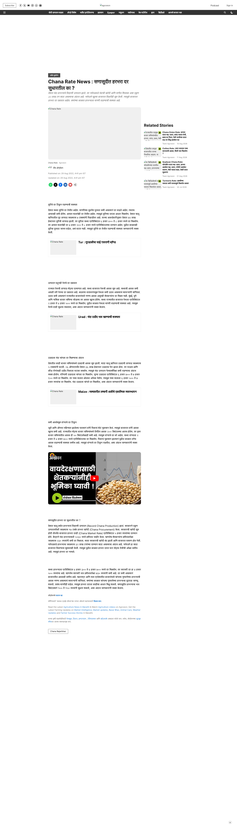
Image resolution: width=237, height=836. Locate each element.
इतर (152, 12)
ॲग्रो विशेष (71, 12)
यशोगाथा (131, 12)
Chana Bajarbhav (58, 631)
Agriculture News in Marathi (76, 607)
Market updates (100, 610)
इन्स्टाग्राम (83, 618)
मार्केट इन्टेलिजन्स (87, 12)
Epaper (111, 12)
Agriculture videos (106, 607)
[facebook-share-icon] (60, 186)
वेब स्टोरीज (143, 12)
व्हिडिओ (161, 12)
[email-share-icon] (70, 186)
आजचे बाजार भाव (175, 12)
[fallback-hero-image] (152, 136)
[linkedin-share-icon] (65, 186)
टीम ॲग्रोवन (58, 168)
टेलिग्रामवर (92, 618)
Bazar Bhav (114, 610)
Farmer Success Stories (72, 613)
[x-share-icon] (56, 186)
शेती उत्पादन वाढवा (56, 12)
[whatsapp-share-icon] (51, 186)
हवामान (100, 12)
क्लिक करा (97, 601)
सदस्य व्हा (59, 595)
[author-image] (50, 168)
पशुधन (121, 12)
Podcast (215, 5)
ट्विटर (75, 618)
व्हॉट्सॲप (104, 618)
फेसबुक (69, 618)
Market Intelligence (83, 610)
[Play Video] (94, 478)
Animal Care (126, 610)
